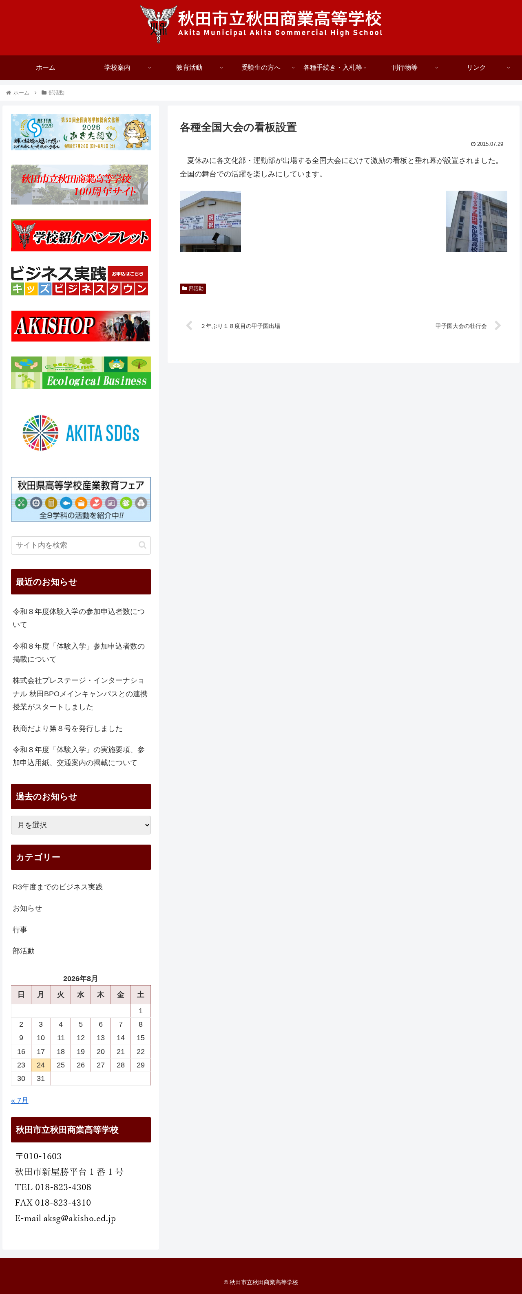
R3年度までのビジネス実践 (58, 887)
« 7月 (20, 1100)
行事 (20, 930)
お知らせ (27, 908)
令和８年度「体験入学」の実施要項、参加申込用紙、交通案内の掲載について (79, 756)
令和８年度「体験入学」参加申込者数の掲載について (79, 652)
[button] (142, 545)
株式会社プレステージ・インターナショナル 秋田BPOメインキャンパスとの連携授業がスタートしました (80, 693)
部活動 (196, 288)
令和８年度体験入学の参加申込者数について (79, 618)
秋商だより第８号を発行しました (68, 728)
